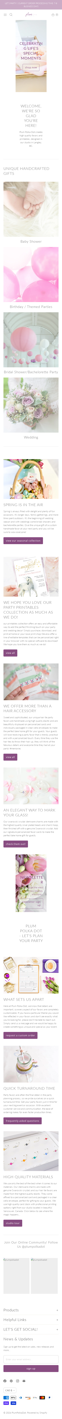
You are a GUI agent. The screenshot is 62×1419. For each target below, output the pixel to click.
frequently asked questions (22, 1120)
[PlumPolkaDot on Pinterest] (13, 1381)
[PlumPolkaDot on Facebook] (6, 1381)
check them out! (16, 844)
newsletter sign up (31, 903)
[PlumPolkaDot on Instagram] (19, 1381)
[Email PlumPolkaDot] (25, 1381)
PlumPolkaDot (19, 1412)
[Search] (11, 14)
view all (10, 653)
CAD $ (8, 1390)
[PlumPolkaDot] (31, 15)
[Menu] (5, 14)
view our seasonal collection (23, 540)
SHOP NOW (31, 67)
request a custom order (20, 1035)
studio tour (13, 1223)
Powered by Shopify (37, 1412)
